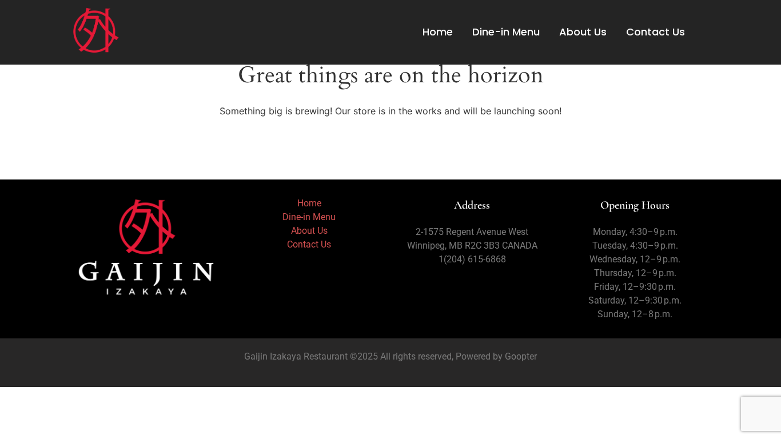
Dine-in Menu (506, 32)
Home (438, 32)
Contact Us (655, 32)
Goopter (520, 356)
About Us (583, 32)
